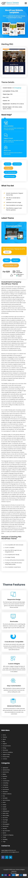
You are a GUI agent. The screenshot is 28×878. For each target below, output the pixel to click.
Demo (6, 260)
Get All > (7, 252)
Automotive (6, 772)
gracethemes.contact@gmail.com (10, 852)
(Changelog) (17, 88)
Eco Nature (5, 787)
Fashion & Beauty (7, 793)
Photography (6, 824)
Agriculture (5, 767)
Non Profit (5, 817)
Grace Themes (16, 869)
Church (4, 778)
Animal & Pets (6, 770)
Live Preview (17, 164)
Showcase (5, 750)
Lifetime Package (10, 176)
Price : (4, 97)
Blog (4, 741)
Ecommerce (6, 789)
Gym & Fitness (6, 800)
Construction (6, 780)
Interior (4, 804)
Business (5, 776)
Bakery (4, 774)
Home (4, 735)
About (4, 739)
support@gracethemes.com (8, 850)
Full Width (5, 798)
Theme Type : (6, 94)
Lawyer (4, 806)
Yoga (4, 841)
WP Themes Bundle (10, 172)
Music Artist (5, 813)
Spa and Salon (6, 830)
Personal (5, 822)
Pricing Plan (8, 168)
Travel (4, 837)
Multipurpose (6, 811)
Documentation (8, 126)
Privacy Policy (6, 756)
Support (5, 743)
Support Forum (8, 138)
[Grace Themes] (10, 4)
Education (5, 791)
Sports (4, 833)
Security (5, 828)
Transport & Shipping (8, 835)
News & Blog (6, 815)
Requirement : (6, 104)
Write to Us (7, 150)
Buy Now (7, 164)
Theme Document (19, 271)
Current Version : (7, 88)
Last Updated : (7, 91)
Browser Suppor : (7, 107)
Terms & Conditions (8, 752)
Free (4, 796)
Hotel (4, 802)
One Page (5, 820)
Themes (5, 737)
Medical (5, 809)
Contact (5, 759)
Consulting (5, 783)
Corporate (5, 785)
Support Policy (6, 754)
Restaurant (5, 826)
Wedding (5, 839)
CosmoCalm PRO (14, 226)
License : (5, 100)
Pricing (4, 748)
